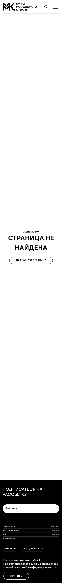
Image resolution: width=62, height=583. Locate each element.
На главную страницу (31, 260)
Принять (16, 576)
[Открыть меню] (55, 7)
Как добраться (32, 549)
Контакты (9, 549)
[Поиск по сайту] (46, 7)
